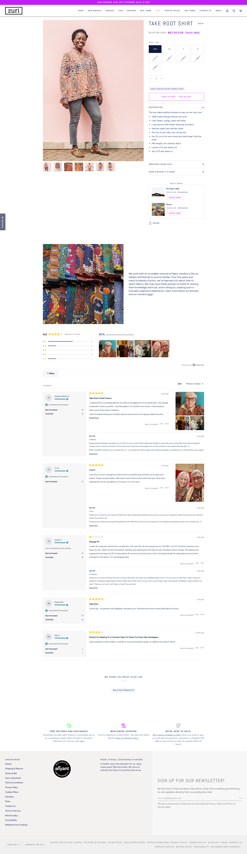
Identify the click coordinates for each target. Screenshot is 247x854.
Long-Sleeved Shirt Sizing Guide (167, 89)
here (149, 294)
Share (156, 223)
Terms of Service (13, 810)
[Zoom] (48, 155)
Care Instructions (13, 778)
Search (8, 764)
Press (7, 801)
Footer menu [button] (12, 760)
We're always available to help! (167, 735)
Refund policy (11, 815)
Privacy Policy (215, 803)
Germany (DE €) (34, 845)
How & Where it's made (162, 172)
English (12, 845)
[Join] (238, 798)
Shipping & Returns (14, 768)
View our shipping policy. (127, 738)
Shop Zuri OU (59, 842)
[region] (134, 348)
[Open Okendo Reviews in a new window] (193, 365)
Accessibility (11, 820)
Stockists (9, 796)
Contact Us (10, 806)
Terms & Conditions (14, 782)
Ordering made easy (160, 164)
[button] (95, 11)
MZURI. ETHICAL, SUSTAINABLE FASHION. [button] (121, 760)
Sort (180, 384)
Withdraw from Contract (16, 825)
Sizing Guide (11, 773)
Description (156, 107)
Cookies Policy (11, 792)
